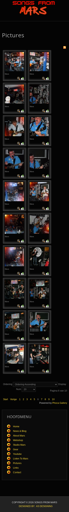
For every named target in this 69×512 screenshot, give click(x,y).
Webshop (18, 440)
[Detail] (18, 78)
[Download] (22, 78)
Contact (17, 472)
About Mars (19, 435)
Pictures (17, 463)
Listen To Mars (20, 458)
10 (53, 399)
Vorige (13, 399)
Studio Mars (19, 445)
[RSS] (64, 47)
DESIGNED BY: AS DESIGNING (34, 506)
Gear (15, 449)
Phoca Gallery (59, 403)
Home (16, 426)
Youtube (17, 454)
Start (5, 399)
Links (16, 467)
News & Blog (19, 431)
